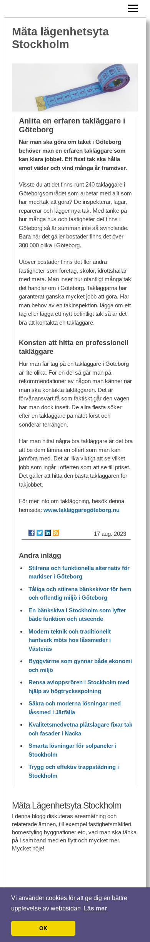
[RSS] (56, 533)
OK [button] (43, 928)
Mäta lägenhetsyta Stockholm (60, 37)
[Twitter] (40, 533)
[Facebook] (31, 533)
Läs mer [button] (95, 908)
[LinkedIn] (48, 533)
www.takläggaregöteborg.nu (81, 510)
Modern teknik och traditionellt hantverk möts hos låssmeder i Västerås (69, 640)
